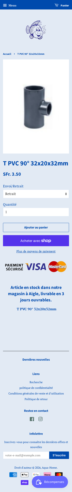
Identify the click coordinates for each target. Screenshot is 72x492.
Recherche (36, 382)
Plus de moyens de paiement (36, 251)
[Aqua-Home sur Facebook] (32, 420)
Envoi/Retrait (13, 186)
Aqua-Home (49, 467)
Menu (12, 5)
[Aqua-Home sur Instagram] (40, 420)
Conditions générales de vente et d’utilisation (36, 393)
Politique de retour (36, 399)
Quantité (10, 204)
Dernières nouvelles (36, 359)
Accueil (7, 54)
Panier (64, 6)
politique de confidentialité (36, 388)
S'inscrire (59, 455)
